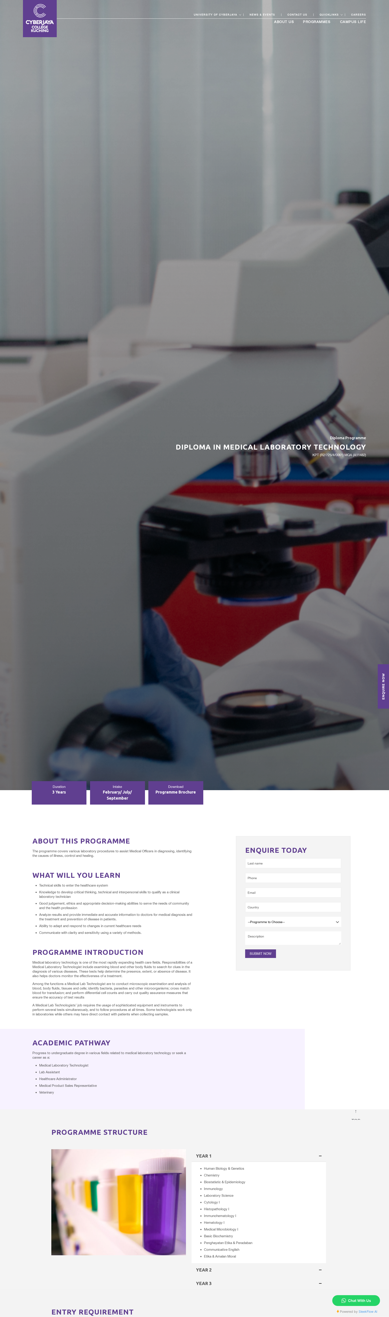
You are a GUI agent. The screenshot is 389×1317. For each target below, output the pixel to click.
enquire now (383, 686)
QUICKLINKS (329, 15)
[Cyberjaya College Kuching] (40, 18)
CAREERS (358, 15)
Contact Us (297, 15)
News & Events (262, 15)
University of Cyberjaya (215, 15)
